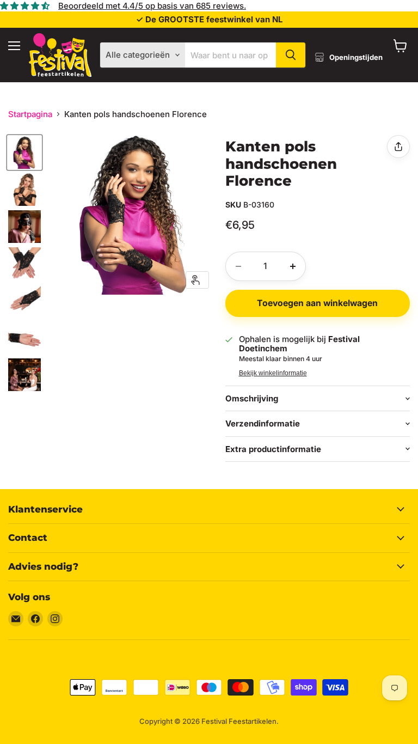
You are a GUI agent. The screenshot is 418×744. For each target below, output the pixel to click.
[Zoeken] (290, 55)
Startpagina (30, 114)
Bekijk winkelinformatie (273, 373)
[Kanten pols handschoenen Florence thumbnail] (24, 152)
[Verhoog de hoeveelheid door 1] (292, 266)
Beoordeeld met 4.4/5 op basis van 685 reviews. (152, 6)
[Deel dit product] (398, 146)
